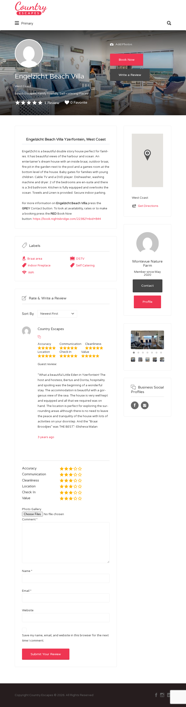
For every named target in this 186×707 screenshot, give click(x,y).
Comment (29, 519)
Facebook (156, 695)
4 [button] (147, 352)
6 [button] (156, 352)
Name (27, 571)
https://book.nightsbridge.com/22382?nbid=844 (67, 219)
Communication (34, 474)
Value (26, 498)
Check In (29, 492)
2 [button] (138, 352)
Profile (147, 302)
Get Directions (148, 206)
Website (28, 610)
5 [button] (152, 352)
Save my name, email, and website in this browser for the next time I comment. (65, 638)
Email (26, 591)
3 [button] (143, 352)
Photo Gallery (31, 509)
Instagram (162, 695)
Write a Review (130, 75)
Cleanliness (30, 480)
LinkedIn (169, 695)
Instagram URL (145, 405)
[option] (147, 340)
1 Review (51, 103)
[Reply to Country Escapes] (39, 337)
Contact (147, 286)
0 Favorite (78, 102)
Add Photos (123, 44)
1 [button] (134, 352)
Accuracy (29, 468)
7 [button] (161, 352)
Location (29, 486)
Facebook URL (135, 405)
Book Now (127, 60)
